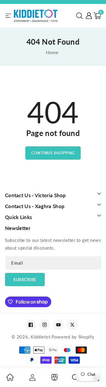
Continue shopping (53, 152)
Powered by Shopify (73, 336)
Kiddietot (40, 336)
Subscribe (25, 279)
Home (52, 52)
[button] (79, 16)
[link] (10, 379)
